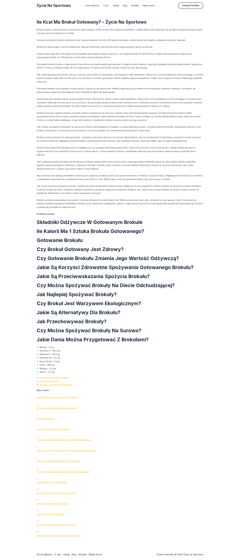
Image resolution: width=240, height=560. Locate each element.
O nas (106, 5)
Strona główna (92, 5)
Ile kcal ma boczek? (48, 381)
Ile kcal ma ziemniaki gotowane (54, 377)
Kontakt (135, 5)
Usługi (116, 5)
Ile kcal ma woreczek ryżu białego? (56, 384)
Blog (125, 5)
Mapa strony (149, 5)
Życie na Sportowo (54, 5)
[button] (190, 5)
